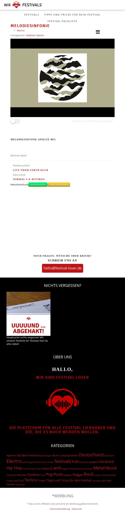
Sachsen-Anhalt (109, 475)
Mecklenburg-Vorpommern (81, 469)
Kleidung (46, 468)
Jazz (39, 468)
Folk (75, 461)
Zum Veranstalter (38, 184)
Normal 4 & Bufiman (29, 179)
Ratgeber (67, 474)
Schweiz (10, 480)
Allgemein (11, 455)
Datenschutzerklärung (60, 508)
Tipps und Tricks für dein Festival (72, 14)
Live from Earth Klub (30, 170)
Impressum (77, 508)
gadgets (93, 462)
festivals (63, 461)
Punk (58, 474)
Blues (56, 455)
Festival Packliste (62, 21)
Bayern (41, 455)
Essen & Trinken (47, 462)
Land (56, 468)
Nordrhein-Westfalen (17, 474)
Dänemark (109, 455)
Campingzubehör (68, 455)
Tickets (42, 480)
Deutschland (91, 455)
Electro (14, 461)
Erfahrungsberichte (31, 462)
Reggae (78, 474)
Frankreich (84, 462)
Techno (31, 480)
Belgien (49, 455)
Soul (21, 480)
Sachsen (97, 475)
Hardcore (106, 461)
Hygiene (33, 468)
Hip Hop (14, 468)
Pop (49, 474)
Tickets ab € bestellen (59, 184)
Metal (99, 468)
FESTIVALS (31, 14)
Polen (42, 475)
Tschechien (96, 481)
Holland (25, 468)
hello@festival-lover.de (63, 267)
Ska (16, 480)
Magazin (65, 468)
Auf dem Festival (27, 455)
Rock (89, 474)
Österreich (20, 484)
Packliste (34, 475)
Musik (111, 468)
